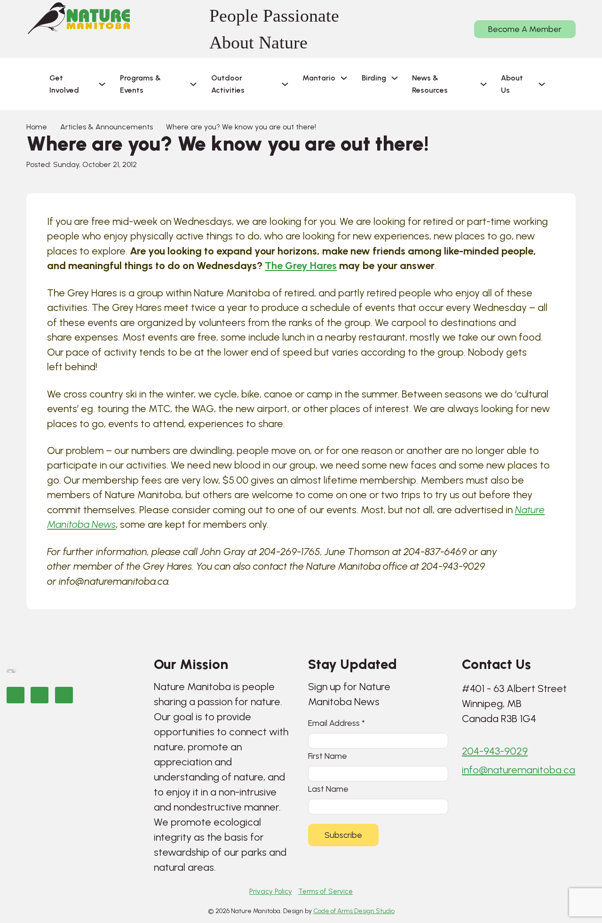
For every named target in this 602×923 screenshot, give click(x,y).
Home (36, 126)
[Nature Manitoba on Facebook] (15, 695)
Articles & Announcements (106, 126)
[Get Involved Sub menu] (102, 84)
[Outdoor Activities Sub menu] (285, 84)
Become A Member (525, 29)
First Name (327, 756)
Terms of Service (325, 891)
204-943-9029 (495, 751)
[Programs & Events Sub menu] (193, 84)
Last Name (328, 789)
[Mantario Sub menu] (344, 78)
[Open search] (568, 84)
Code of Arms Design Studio (354, 911)
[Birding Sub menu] (394, 78)
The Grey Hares (301, 265)
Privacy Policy (270, 891)
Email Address (336, 723)
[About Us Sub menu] (542, 84)
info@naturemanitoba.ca (518, 770)
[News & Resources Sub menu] (483, 84)
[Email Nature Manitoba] (64, 695)
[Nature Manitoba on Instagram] (39, 695)
